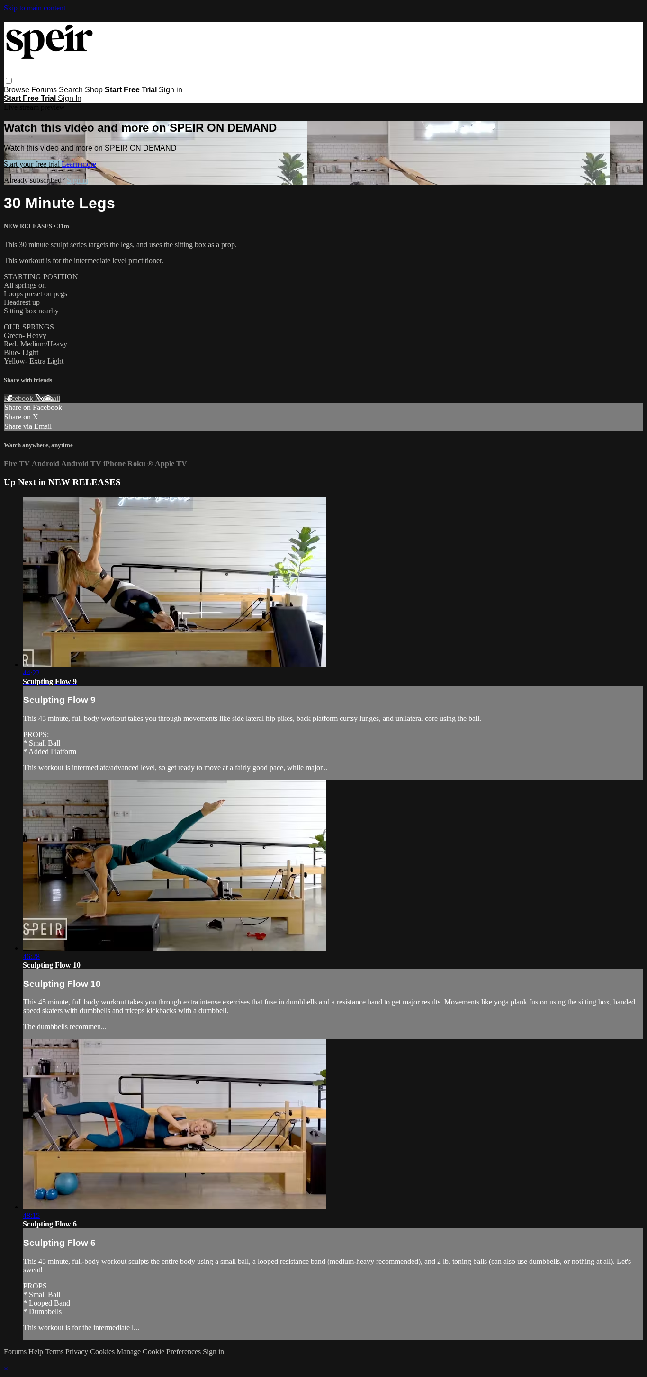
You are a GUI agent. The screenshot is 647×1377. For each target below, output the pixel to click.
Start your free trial (33, 164)
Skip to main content (34, 8)
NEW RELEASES (29, 226)
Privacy (77, 1352)
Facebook (19, 398)
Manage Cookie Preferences (160, 1352)
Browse (17, 90)
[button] (9, 81)
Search (72, 90)
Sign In (69, 98)
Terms (55, 1352)
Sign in (170, 90)
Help (36, 1352)
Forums (45, 90)
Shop (94, 90)
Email (51, 398)
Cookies (103, 1352)
